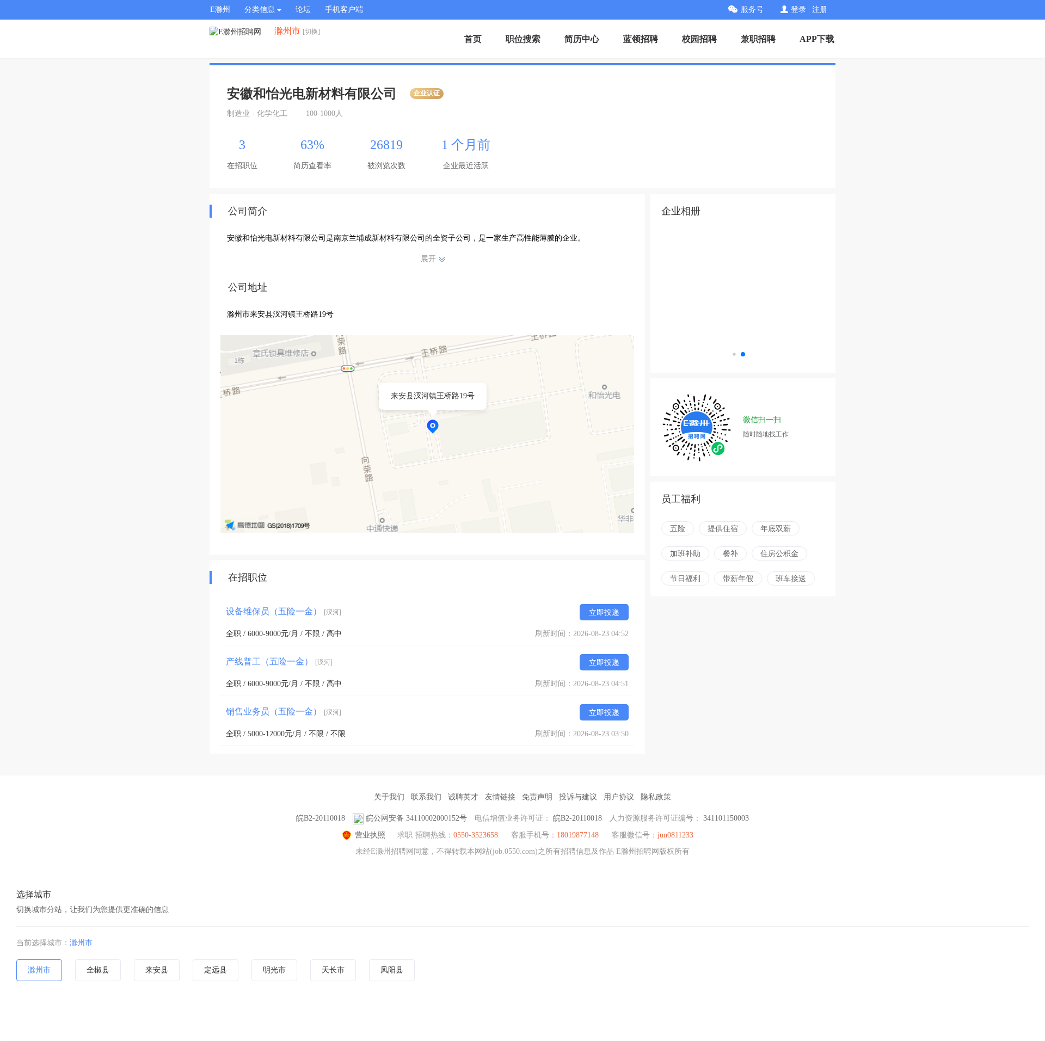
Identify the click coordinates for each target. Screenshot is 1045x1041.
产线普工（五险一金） (279, 661)
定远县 (215, 970)
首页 (473, 39)
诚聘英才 (463, 797)
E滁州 (220, 9)
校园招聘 (699, 39)
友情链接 (500, 797)
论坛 (303, 9)
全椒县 (98, 970)
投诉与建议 (578, 797)
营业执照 (370, 835)
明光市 (274, 970)
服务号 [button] (752, 9)
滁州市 (81, 943)
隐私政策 (656, 797)
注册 (819, 9)
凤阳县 (391, 970)
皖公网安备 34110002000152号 (416, 818)
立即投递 (604, 612)
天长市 (333, 970)
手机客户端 (344, 9)
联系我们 (426, 797)
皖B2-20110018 (320, 818)
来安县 (156, 970)
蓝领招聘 (640, 39)
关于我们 (389, 797)
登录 (798, 9)
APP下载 (817, 39)
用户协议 (619, 797)
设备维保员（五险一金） (283, 611)
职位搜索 (523, 39)
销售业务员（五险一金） (283, 711)
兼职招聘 (758, 39)
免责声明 (537, 797)
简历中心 (581, 39)
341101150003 (726, 818)
